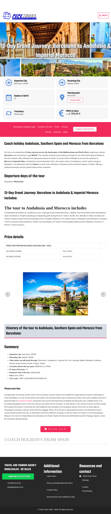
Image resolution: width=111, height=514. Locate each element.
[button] (7, 294)
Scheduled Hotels (25, 401)
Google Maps (75, 100)
